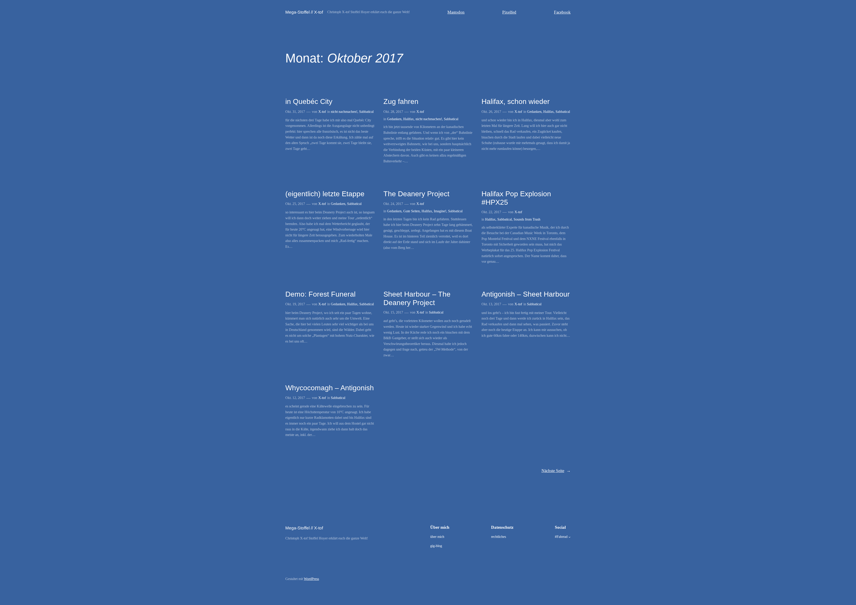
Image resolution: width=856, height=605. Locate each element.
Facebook (562, 12)
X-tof (322, 112)
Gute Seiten (411, 211)
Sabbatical (366, 112)
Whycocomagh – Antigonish (329, 388)
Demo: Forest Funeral (320, 294)
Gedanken (394, 119)
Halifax (408, 119)
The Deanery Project (416, 194)
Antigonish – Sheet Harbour (526, 294)
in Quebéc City (308, 101)
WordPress (311, 579)
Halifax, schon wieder (516, 101)
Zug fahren (400, 101)
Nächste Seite (556, 470)
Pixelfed (509, 12)
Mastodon (456, 12)
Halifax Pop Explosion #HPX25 (516, 198)
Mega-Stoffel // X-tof (304, 12)
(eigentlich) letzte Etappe (324, 194)
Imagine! (440, 211)
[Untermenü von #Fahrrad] (569, 537)
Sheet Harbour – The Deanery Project (417, 298)
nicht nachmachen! (344, 112)
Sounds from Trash (527, 219)
